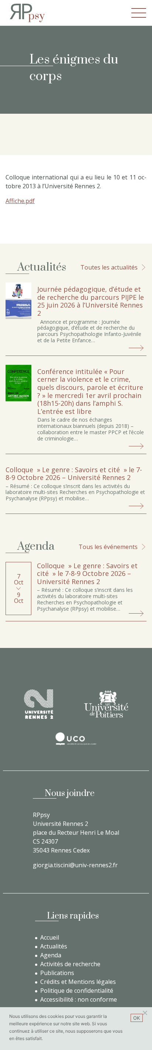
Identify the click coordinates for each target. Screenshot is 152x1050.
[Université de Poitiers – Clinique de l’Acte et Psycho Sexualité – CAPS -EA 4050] (106, 704)
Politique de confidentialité (76, 990)
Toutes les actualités (109, 267)
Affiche (15, 201)
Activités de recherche (70, 964)
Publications (57, 973)
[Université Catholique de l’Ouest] (76, 739)
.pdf (29, 201)
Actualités (53, 946)
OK (136, 1018)
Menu (138, 13)
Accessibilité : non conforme (78, 999)
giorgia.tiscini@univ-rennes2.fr (75, 865)
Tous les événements (108, 547)
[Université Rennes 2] (38, 704)
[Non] (144, 1012)
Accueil (49, 937)
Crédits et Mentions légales (78, 982)
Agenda (50, 955)
